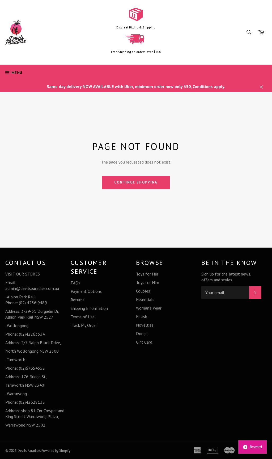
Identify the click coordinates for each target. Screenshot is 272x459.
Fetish (141, 316)
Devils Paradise (29, 450)
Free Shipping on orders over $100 (136, 52)
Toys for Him (147, 282)
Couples (143, 291)
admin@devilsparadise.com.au (32, 288)
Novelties (145, 325)
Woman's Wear (149, 308)
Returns (77, 299)
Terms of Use (83, 316)
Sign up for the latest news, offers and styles (226, 276)
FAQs (75, 282)
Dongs (141, 333)
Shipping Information (89, 308)
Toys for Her (147, 274)
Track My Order (84, 325)
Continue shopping (136, 182)
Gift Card (144, 342)
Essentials (145, 299)
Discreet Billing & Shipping (135, 27)
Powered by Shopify (55, 450)
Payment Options (86, 291)
